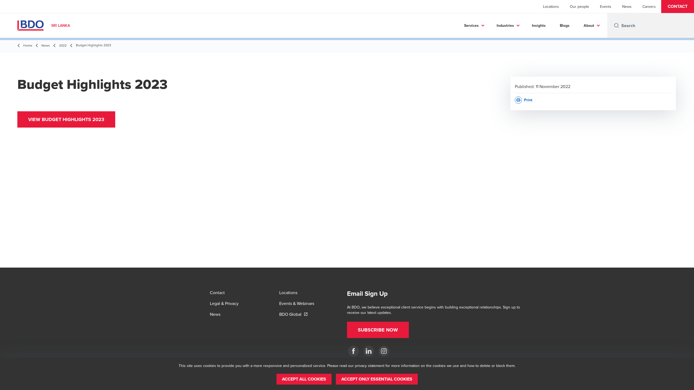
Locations (551, 6)
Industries (505, 25)
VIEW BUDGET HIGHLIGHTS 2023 (66, 119)
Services (471, 25)
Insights (539, 25)
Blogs (565, 25)
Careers (649, 6)
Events (605, 6)
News (627, 6)
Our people (579, 6)
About (589, 25)
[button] (677, 6)
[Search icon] (616, 25)
